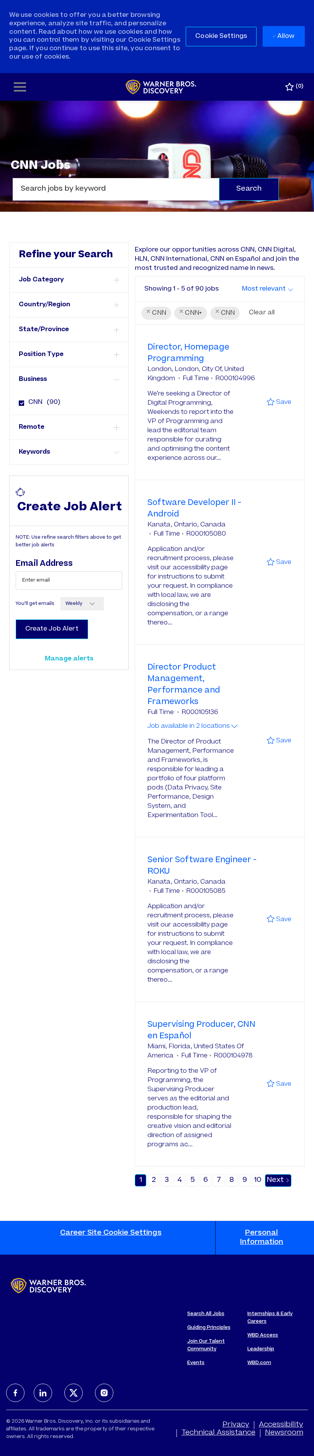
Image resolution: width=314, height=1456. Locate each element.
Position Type (41, 354)
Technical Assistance (218, 1433)
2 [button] (154, 1180)
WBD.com (259, 1363)
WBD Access (262, 1335)
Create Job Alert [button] (51, 629)
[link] (69, 659)
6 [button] (205, 1180)
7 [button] (219, 1180)
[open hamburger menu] (20, 87)
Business (33, 379)
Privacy (235, 1425)
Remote (31, 427)
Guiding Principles (209, 1327)
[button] (221, 36)
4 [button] (179, 1180)
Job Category (41, 280)
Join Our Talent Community (206, 1345)
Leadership (260, 1349)
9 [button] (244, 1180)
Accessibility (281, 1425)
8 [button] (231, 1180)
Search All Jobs (205, 1314)
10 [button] (258, 1180)
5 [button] (192, 1180)
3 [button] (167, 1180)
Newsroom (284, 1433)
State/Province (44, 330)
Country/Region (44, 305)
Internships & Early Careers (270, 1318)
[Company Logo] (161, 87)
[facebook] (15, 1393)
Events (195, 1363)
